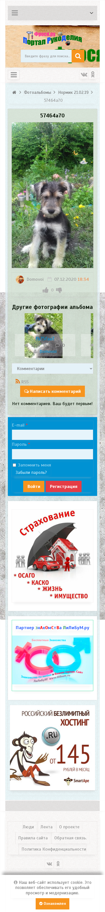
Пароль (19, 444)
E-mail (18, 425)
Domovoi (34, 279)
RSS (25, 382)
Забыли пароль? (31, 472)
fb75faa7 (45, 339)
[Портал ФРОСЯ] (52, 38)
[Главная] (15, 92)
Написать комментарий (55, 391)
